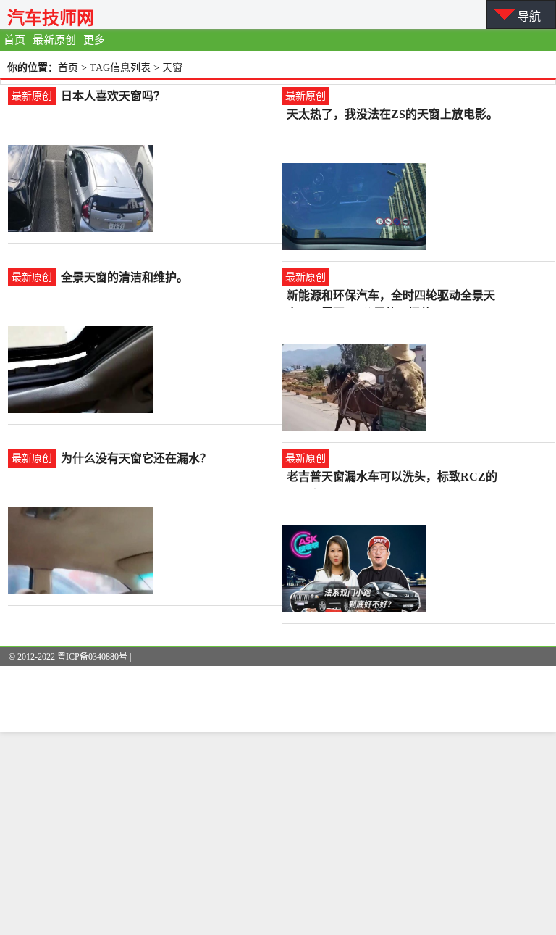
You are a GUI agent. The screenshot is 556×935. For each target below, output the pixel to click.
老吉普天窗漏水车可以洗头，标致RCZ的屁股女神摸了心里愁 (392, 478)
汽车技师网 (50, 18)
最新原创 (54, 40)
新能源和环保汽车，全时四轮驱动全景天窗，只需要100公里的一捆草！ (391, 296)
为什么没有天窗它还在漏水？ (136, 458)
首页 (14, 40)
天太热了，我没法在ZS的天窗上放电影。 (392, 114)
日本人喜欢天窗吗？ (113, 96)
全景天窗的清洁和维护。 (124, 277)
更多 (94, 40)
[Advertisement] (278, 833)
